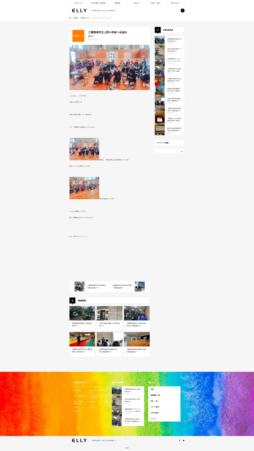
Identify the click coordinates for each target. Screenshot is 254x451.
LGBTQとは (77, 390)
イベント (153, 418)
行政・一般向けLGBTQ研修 (78, 403)
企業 (152, 389)
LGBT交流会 (155, 413)
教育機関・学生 (155, 395)
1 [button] (108, 87)
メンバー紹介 (94, 387)
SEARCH (183, 11)
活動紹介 (92, 402)
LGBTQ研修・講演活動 (98, 3)
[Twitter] (184, 440)
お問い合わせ (175, 3)
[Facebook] (180, 440)
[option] (109, 67)
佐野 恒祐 (95, 39)
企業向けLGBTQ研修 (80, 396)
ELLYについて (79, 3)
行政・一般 (154, 401)
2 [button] (110, 87)
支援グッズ (93, 407)
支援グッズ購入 (156, 3)
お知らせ (136, 3)
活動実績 (117, 3)
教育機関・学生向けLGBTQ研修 (96, 397)
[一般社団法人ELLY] (79, 10)
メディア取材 (155, 407)
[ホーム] (70, 18)
